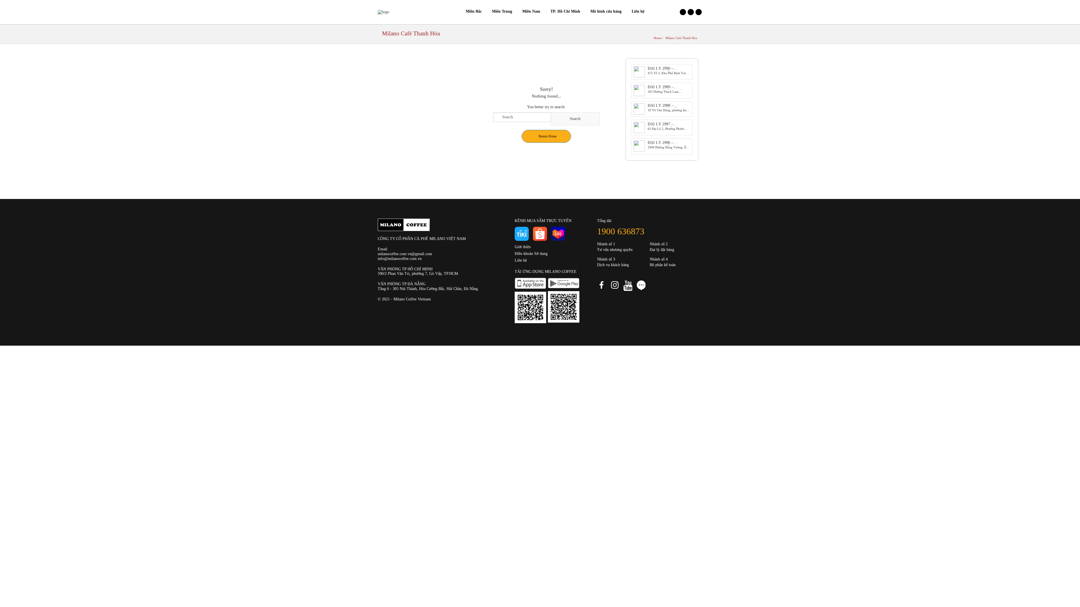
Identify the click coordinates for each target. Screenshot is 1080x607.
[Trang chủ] (456, 11)
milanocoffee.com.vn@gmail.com (405, 254)
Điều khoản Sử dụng (531, 254)
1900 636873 (620, 231)
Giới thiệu (523, 247)
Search (575, 119)
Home (658, 38)
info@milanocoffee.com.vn (400, 259)
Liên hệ (521, 260)
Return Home (548, 136)
